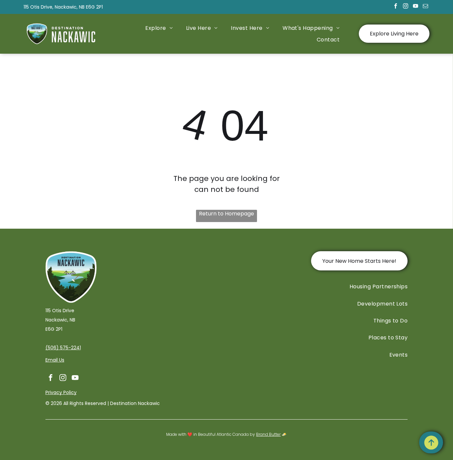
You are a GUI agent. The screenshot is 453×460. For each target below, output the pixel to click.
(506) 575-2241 (63, 347)
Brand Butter (268, 434)
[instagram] (405, 7)
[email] (425, 7)
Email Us (54, 360)
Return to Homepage (226, 213)
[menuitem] (159, 27)
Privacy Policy (61, 392)
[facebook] (395, 7)
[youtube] (415, 7)
